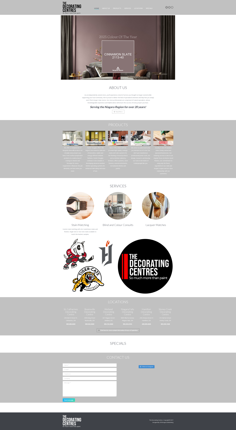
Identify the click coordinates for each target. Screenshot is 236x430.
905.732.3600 (108, 324)
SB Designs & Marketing (166, 422)
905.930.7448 (165, 324)
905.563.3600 (89, 324)
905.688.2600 (70, 324)
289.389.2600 (146, 324)
